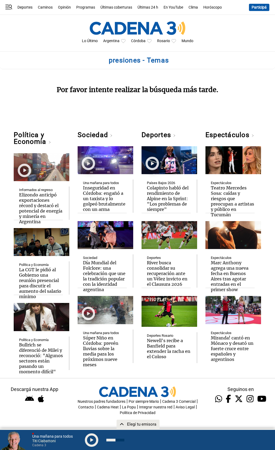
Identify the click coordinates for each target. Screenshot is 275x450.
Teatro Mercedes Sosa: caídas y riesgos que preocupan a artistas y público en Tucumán (232, 201)
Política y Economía (31, 138)
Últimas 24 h (148, 7)
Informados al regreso (36, 190)
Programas (85, 7)
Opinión (64, 7)
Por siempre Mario (144, 401)
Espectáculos (228, 135)
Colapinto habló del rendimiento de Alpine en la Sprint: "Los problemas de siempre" (168, 198)
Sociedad (94, 135)
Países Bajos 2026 (161, 183)
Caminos (45, 7)
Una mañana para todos (101, 183)
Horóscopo (212, 7)
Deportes (24, 7)
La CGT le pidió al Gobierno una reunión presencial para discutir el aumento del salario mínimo (40, 283)
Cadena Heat (108, 407)
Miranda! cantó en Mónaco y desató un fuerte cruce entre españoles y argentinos (232, 348)
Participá (259, 7)
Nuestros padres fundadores (101, 401)
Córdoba (138, 41)
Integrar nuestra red (155, 407)
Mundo (187, 41)
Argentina (111, 41)
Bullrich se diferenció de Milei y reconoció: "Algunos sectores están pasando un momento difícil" (41, 358)
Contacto (86, 407)
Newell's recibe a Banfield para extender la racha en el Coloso (168, 348)
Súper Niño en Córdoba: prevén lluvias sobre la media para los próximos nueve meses (100, 351)
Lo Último (90, 41)
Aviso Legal (185, 407)
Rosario (163, 41)
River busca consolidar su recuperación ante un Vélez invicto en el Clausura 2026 (167, 273)
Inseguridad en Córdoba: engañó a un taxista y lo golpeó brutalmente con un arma (104, 198)
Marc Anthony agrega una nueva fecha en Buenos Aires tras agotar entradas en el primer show (229, 276)
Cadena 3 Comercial (179, 401)
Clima (193, 7)
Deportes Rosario (160, 336)
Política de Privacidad (137, 413)
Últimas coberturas (116, 7)
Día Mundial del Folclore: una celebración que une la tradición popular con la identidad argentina (104, 276)
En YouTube (173, 7)
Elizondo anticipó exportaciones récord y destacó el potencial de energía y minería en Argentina (40, 208)
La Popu (129, 407)
